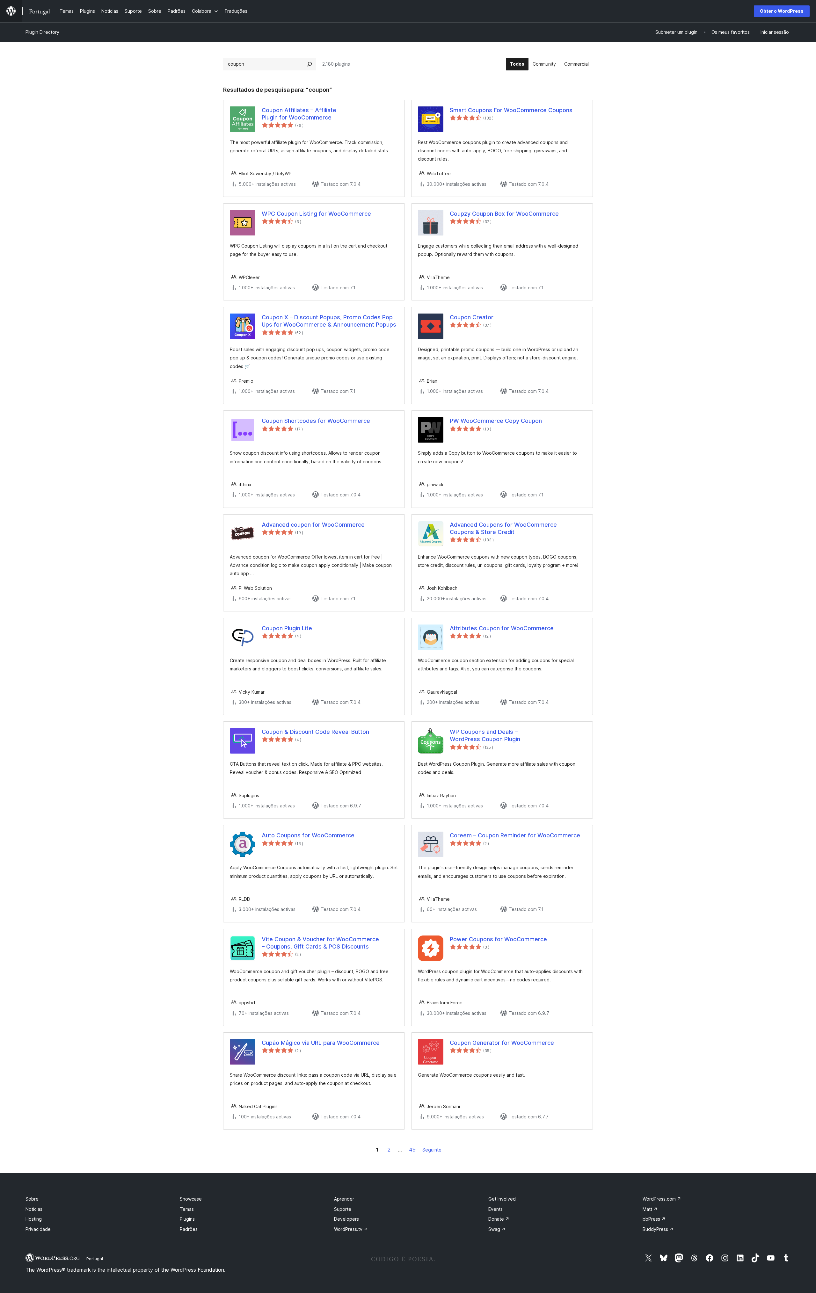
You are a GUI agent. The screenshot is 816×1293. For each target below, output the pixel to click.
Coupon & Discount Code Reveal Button (315, 731)
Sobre (32, 1199)
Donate (498, 1219)
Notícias (34, 1209)
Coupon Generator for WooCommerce (502, 1042)
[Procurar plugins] (309, 64)
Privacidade (38, 1229)
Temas (187, 1209)
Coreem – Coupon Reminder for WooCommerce (515, 835)
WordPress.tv (351, 1229)
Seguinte (431, 1149)
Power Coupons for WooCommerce (498, 939)
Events (495, 1209)
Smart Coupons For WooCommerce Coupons (511, 110)
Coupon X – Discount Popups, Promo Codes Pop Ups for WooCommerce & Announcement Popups (329, 321)
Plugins (187, 1219)
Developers (346, 1219)
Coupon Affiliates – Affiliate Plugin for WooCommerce (299, 114)
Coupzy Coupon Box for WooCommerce (504, 213)
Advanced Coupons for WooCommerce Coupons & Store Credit (503, 528)
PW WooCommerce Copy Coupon (496, 420)
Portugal (94, 1258)
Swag (497, 1229)
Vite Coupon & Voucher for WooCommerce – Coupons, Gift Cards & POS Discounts (320, 943)
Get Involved (502, 1199)
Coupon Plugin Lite (287, 628)
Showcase (191, 1199)
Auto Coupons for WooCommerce (308, 835)
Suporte (342, 1209)
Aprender (344, 1199)
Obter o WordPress (782, 11)
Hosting (34, 1219)
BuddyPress (658, 1229)
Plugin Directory (42, 32)
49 (412, 1149)
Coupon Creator (471, 317)
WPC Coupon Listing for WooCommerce (316, 213)
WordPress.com (662, 1199)
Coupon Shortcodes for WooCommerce (316, 420)
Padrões (189, 1229)
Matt (650, 1209)
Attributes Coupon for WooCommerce (502, 628)
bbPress (654, 1219)
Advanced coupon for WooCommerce (313, 524)
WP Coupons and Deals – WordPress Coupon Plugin (485, 735)
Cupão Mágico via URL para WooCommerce (321, 1042)
